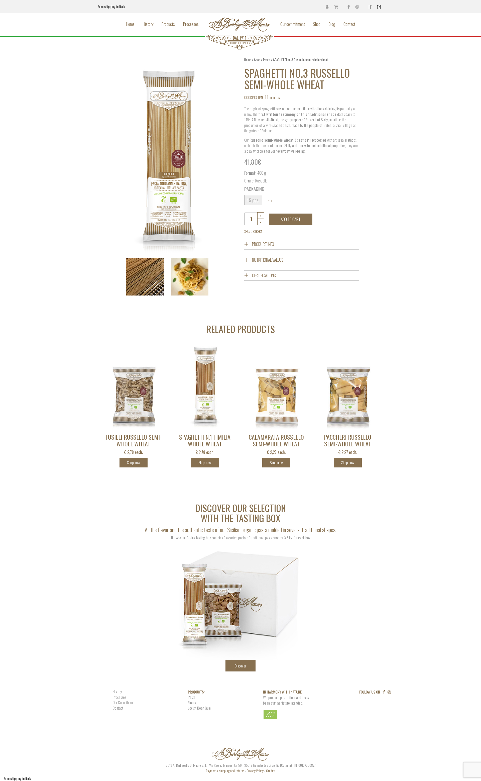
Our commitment (292, 24)
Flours (192, 702)
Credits (270, 770)
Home (130, 24)
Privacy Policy (255, 770)
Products (168, 24)
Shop (316, 24)
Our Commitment (124, 702)
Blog (332, 24)
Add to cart (290, 219)
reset (269, 201)
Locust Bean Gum (199, 708)
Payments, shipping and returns (225, 770)
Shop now (133, 462)
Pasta (266, 59)
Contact (349, 24)
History (148, 24)
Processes (191, 24)
